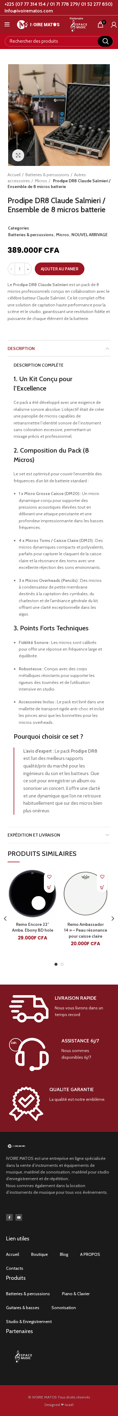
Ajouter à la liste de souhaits (49, 877)
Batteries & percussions (47, 174)
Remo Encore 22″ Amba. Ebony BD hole (32, 927)
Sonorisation (63, 1307)
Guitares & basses (22, 1307)
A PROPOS (90, 1254)
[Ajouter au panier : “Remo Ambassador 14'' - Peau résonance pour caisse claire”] (102, 887)
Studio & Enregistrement (29, 1321)
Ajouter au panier (59, 268)
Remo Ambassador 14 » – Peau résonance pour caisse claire (85, 930)
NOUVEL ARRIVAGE (89, 234)
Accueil (14, 174)
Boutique (39, 1254)
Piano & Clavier (76, 1293)
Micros (41, 180)
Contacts (14, 1268)
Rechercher (105, 41)
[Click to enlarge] (18, 155)
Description (21, 348)
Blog (64, 1254)
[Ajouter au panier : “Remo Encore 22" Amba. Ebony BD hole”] (49, 887)
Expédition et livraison (34, 835)
